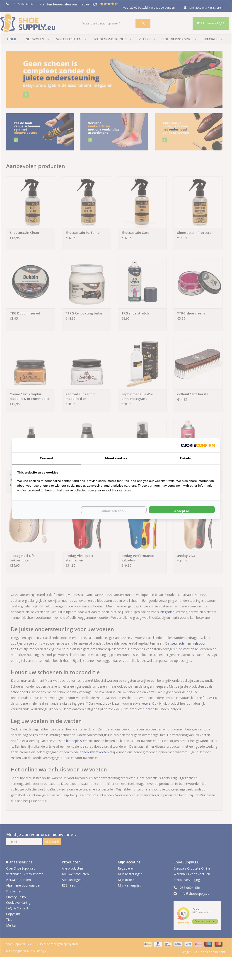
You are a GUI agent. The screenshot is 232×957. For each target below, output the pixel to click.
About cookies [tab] (116, 458)
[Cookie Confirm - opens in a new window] (198, 445)
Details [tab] (185, 458)
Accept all (182, 511)
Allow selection (114, 511)
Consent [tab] (46, 458)
